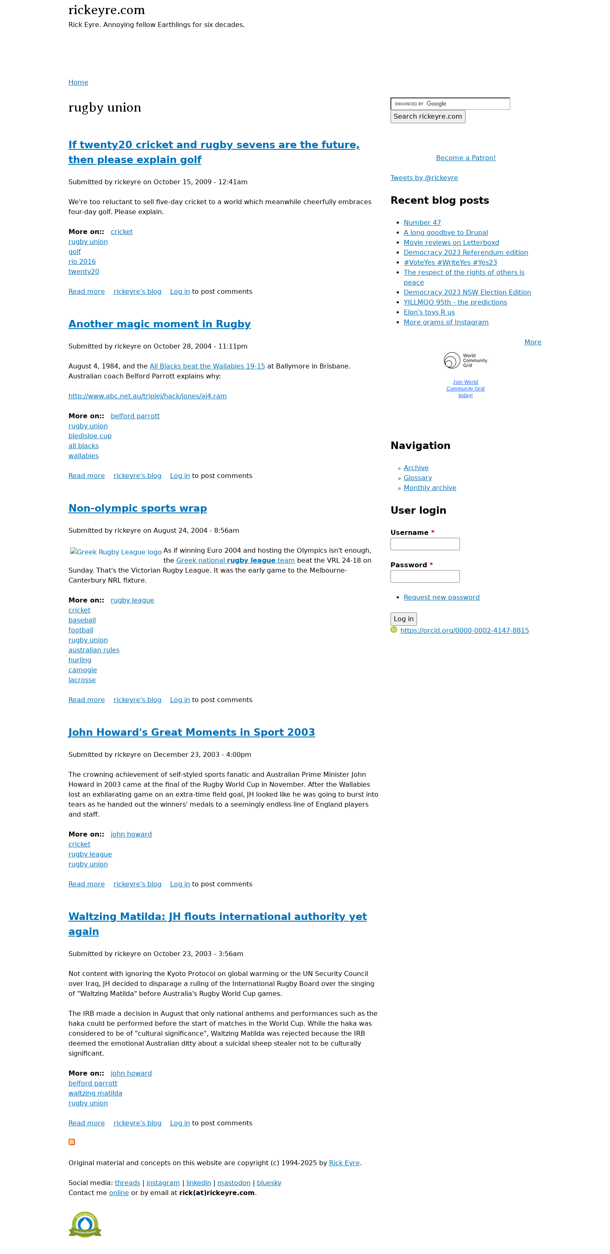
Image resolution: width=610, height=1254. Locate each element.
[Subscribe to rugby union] (71, 1143)
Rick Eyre (344, 1163)
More (533, 342)
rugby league (132, 600)
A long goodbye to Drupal (446, 233)
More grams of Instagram (446, 322)
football (80, 630)
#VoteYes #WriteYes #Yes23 (450, 262)
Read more (86, 291)
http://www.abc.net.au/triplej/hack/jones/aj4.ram (147, 396)
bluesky (269, 1183)
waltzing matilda (95, 1093)
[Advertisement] (165, 42)
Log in (180, 291)
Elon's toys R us (429, 312)
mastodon (234, 1183)
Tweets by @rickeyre (424, 178)
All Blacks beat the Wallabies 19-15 (207, 366)
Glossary (418, 478)
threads (127, 1183)
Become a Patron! (466, 158)
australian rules (94, 650)
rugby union (88, 242)
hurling (79, 660)
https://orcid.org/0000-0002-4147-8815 (464, 630)
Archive (416, 468)
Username (412, 533)
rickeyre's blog (137, 291)
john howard (131, 834)
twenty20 (83, 272)
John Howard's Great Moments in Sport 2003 (191, 732)
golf (74, 252)
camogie (82, 670)
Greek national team (235, 560)
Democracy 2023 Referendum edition (466, 252)
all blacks (83, 446)
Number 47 (422, 223)
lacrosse (82, 680)
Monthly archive (430, 488)
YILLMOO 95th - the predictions (455, 302)
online (119, 1193)
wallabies (83, 456)
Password (411, 565)
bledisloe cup (90, 436)
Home (78, 82)
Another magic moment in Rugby (159, 324)
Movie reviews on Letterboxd (451, 242)
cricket (122, 232)
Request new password (442, 597)
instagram (163, 1183)
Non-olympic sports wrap (137, 508)
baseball (82, 620)
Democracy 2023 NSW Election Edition (467, 292)
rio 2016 (82, 262)
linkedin (198, 1183)
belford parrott (135, 416)
